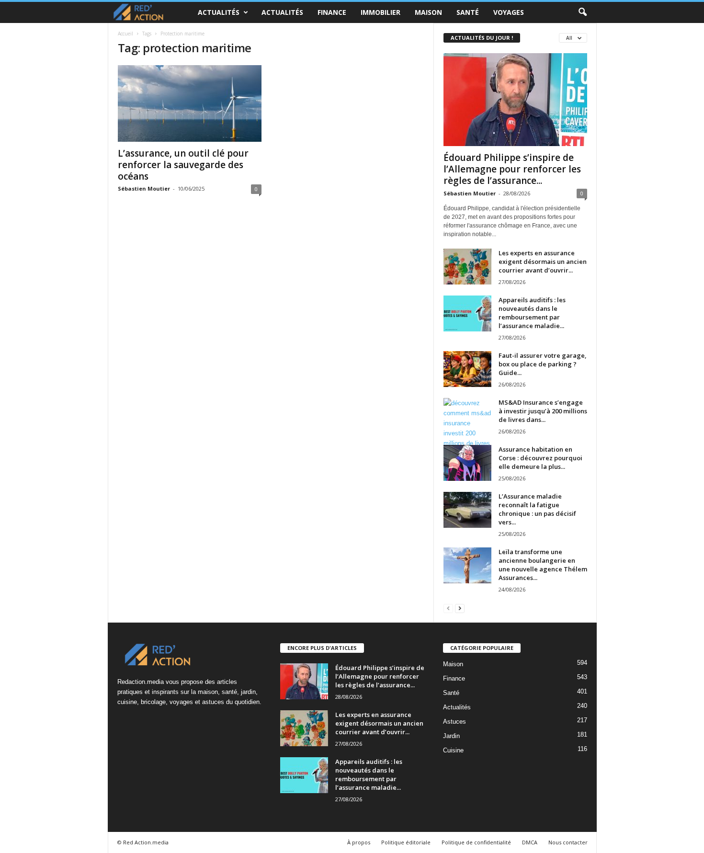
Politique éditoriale (406, 842)
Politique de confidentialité (476, 842)
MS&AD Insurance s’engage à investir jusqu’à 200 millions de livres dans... (543, 411)
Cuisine (453, 750)
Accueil (125, 33)
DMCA (529, 842)
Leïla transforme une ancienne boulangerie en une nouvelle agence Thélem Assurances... (543, 564)
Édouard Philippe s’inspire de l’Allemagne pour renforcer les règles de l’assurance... (512, 169)
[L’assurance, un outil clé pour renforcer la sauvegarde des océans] (189, 103)
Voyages (508, 12)
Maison (428, 12)
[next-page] (460, 608)
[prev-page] (448, 608)
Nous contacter (568, 842)
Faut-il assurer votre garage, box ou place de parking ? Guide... (543, 364)
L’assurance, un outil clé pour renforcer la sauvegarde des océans (183, 164)
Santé (467, 12)
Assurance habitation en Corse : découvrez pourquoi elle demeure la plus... (540, 458)
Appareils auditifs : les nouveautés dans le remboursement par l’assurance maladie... (532, 313)
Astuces (454, 721)
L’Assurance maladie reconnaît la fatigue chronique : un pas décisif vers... (537, 509)
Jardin (451, 735)
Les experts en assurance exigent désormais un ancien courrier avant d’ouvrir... (543, 261)
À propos (358, 842)
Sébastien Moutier (144, 188)
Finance (332, 12)
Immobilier (380, 12)
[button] (582, 12)
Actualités (218, 12)
